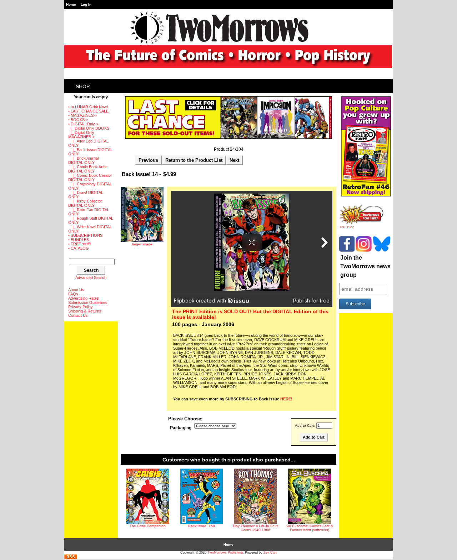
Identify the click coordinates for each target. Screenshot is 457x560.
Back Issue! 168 (201, 526)
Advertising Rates (83, 298)
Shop (83, 86)
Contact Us (78, 315)
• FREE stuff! (79, 244)
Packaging (180, 427)
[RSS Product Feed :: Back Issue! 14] (70, 558)
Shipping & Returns (84, 311)
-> (83, 124)
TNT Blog (347, 227)
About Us (76, 290)
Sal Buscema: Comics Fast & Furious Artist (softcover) (309, 528)
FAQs (73, 294)
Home (71, 4)
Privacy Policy (80, 307)
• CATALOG (78, 248)
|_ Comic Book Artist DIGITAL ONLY (87, 169)
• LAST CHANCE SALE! (89, 111)
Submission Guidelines (87, 302)
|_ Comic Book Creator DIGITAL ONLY (90, 177)
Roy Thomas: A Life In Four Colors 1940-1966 (255, 528)
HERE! (286, 399)
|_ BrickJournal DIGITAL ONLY (83, 160)
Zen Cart (270, 552)
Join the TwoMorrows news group (365, 266)
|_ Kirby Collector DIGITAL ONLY (85, 203)
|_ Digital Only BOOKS (88, 128)
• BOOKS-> (78, 120)
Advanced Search (90, 277)
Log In (86, 4)
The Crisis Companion (148, 526)
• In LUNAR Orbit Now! (88, 107)
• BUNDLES (78, 240)
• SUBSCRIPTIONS (85, 235)
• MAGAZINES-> (82, 115)
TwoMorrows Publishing (225, 552)
